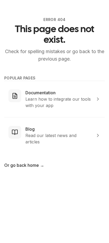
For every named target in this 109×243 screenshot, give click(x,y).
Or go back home (24, 165)
